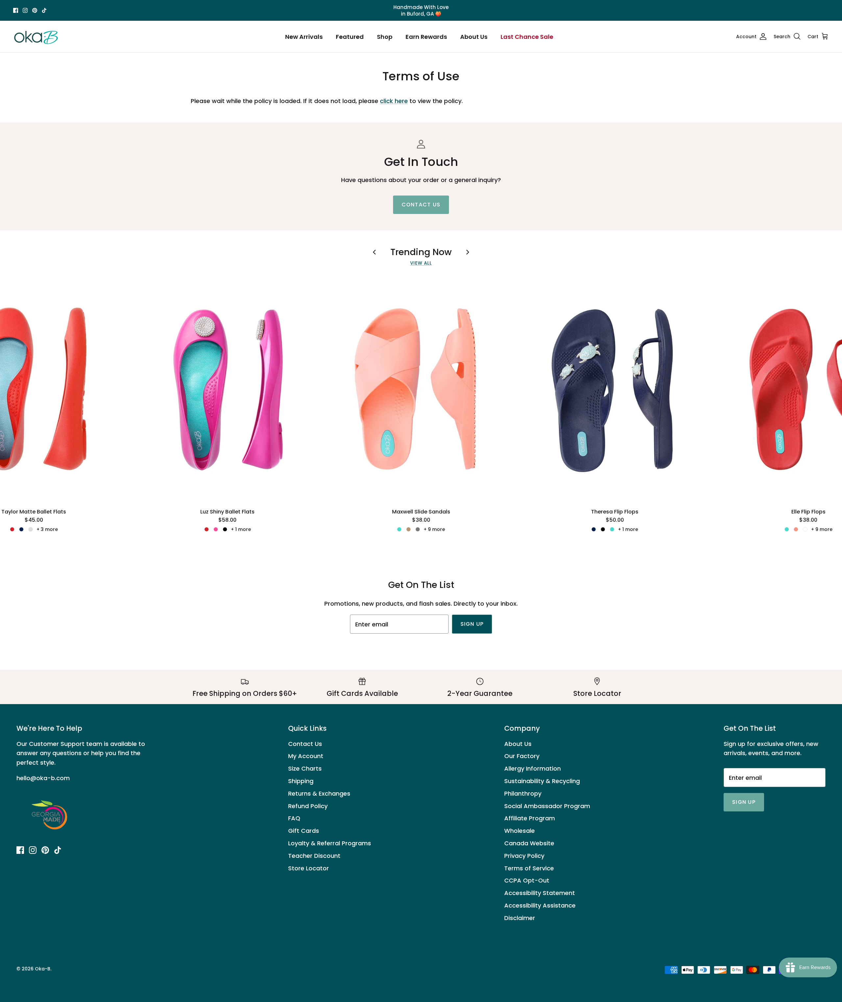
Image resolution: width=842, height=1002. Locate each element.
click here (394, 101)
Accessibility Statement (539, 893)
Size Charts (305, 768)
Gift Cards (303, 831)
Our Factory (521, 756)
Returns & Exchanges (319, 793)
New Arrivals (304, 37)
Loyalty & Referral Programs (329, 843)
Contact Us (305, 744)
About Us (473, 37)
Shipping (300, 781)
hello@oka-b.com (43, 778)
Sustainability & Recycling (542, 781)
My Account (305, 756)
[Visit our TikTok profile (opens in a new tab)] (44, 10)
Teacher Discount (314, 856)
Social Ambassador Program (547, 806)
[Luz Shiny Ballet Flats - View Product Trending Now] (227, 389)
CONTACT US (421, 204)
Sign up (472, 624)
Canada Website (529, 843)
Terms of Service (529, 868)
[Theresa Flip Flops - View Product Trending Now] (615, 389)
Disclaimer (519, 918)
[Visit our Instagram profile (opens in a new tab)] (25, 10)
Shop (384, 37)
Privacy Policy (524, 856)
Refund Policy (308, 806)
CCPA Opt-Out (526, 880)
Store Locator (308, 868)
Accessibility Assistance (540, 905)
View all (421, 263)
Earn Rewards (426, 37)
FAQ (294, 818)
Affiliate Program (529, 818)
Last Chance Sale (527, 37)
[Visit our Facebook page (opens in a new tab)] (15, 10)
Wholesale (519, 831)
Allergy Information (532, 768)
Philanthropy (522, 793)
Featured (350, 37)
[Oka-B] (36, 36)
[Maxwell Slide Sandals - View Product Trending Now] (421, 389)
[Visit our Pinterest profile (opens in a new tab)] (34, 10)
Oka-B (42, 968)
